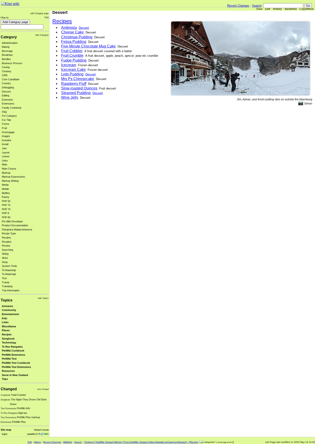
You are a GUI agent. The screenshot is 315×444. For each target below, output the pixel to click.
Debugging (8, 87)
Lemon (5, 156)
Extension (7, 99)
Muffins (6, 193)
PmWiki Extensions (13, 354)
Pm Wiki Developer (12, 221)
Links (5, 160)
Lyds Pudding (72, 74)
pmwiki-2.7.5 (33, 434)
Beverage (7, 51)
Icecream (68, 65)
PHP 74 (6, 209)
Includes (6, 140)
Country (6, 83)
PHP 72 (6, 205)
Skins (5, 257)
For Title (6, 120)
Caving (6, 67)
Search (257, 5)
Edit (267, 9)
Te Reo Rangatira (12, 346)
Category (9, 37)
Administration (10, 43)
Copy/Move (307, 9)
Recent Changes (238, 5)
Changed (9, 389)
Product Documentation (15, 225)
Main (4, 164)
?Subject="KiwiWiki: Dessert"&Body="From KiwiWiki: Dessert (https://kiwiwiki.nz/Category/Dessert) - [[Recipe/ (141, 442)
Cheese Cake (72, 32)
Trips (5, 379)
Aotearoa (7, 306)
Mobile (5, 189)
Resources (8, 371)
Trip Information (10, 290)
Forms (5, 123)
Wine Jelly (69, 97)
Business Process (12, 63)
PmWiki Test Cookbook (16, 362)
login (4, 434)
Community (9, 310)
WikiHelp (67, 442)
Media (5, 184)
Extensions (8, 103)
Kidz (4, 318)
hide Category (42, 35)
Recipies (7, 241)
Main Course (9, 168)
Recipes (6, 237)
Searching (7, 249)
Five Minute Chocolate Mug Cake (88, 46)
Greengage (8, 132)
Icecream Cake (73, 70)
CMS (4, 75)
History (277, 9)
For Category (9, 115)
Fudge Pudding (73, 60)
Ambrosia (69, 28)
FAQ (47, 17)
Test (4, 278)
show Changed (43, 389)
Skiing (5, 253)
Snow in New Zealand (15, 375)
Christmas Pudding (76, 37)
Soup (5, 262)
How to (5, 17)
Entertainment (10, 314)
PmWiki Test (9, 358)
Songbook (8, 338)
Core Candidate (10, 79)
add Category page (39, 13)
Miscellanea (9, 326)
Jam (4, 148)
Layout (5, 152)
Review (6, 245)
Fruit (4, 128)
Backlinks (291, 9)
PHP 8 (5, 213)
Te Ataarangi (9, 270)
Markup (6, 172)
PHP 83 (6, 217)
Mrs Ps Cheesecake (77, 79)
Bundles (6, 59)
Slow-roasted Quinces (79, 88)
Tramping (7, 286)
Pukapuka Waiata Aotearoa (17, 229)
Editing (5, 95)
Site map (6, 429)
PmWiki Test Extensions (16, 367)
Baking (5, 46)
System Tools (9, 266)
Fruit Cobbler (72, 51)
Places (6, 330)
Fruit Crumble (72, 55)
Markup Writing (10, 180)
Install (5, 144)
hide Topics (43, 298)
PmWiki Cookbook (13, 350)
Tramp (5, 282)
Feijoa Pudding (73, 42)
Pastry (5, 197)
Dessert (6, 91)
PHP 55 (6, 201)
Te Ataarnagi (9, 274)
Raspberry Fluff (73, 84)
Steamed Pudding (76, 93)
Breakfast (7, 55)
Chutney (6, 71)
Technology (9, 342)
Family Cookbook (11, 107)
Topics (6, 300)
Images (6, 136)
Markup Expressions (13, 176)
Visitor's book (41, 430)
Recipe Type (9, 233)
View (259, 9)
